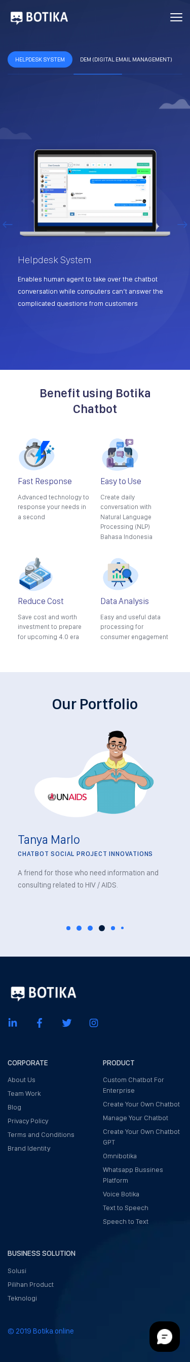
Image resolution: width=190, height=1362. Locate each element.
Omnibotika (120, 1156)
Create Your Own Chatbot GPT (141, 1136)
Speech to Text (125, 1221)
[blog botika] (39, 17)
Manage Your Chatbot (135, 1118)
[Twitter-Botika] (67, 1022)
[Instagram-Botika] (94, 1022)
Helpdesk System (40, 59)
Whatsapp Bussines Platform (133, 1174)
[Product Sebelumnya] (8, 223)
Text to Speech (125, 1207)
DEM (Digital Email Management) (126, 59)
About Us (21, 1079)
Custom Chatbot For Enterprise (133, 1084)
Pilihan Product (31, 1284)
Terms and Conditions (41, 1134)
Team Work (24, 1093)
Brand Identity (29, 1148)
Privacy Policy (28, 1121)
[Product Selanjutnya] (182, 223)
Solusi (17, 1270)
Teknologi (22, 1298)
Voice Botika (121, 1194)
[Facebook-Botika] (39, 1022)
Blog (14, 1107)
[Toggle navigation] (176, 17)
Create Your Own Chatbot (141, 1104)
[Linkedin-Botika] (13, 1022)
